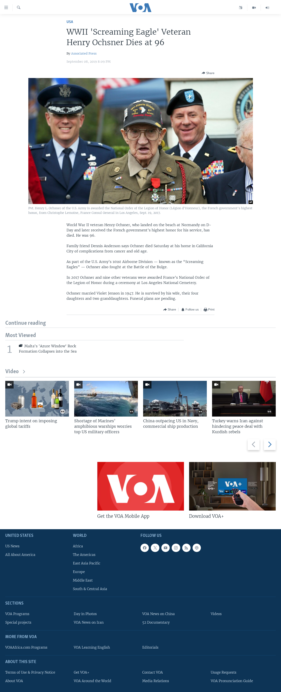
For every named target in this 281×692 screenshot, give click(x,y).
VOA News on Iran (89, 622)
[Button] (208, 73)
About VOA (14, 681)
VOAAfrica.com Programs (26, 647)
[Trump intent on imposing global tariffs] (37, 399)
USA (70, 22)
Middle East (83, 580)
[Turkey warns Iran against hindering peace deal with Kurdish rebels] (244, 399)
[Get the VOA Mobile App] (140, 486)
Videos (216, 614)
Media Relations (155, 681)
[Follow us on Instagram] (176, 547)
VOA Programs (17, 614)
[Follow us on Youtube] (165, 547)
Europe (79, 572)
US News (12, 546)
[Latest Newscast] (267, 7)
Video (12, 372)
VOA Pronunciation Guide (232, 681)
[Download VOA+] (232, 486)
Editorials (150, 647)
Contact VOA (152, 672)
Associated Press (84, 53)
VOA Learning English (92, 647)
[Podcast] (197, 547)
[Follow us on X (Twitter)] (155, 547)
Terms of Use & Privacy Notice (30, 672)
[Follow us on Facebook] (144, 547)
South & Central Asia (90, 589)
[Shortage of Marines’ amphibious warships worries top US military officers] (106, 399)
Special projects (18, 622)
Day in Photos (85, 614)
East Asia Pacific (86, 563)
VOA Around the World (92, 681)
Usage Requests (223, 672)
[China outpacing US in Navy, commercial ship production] (175, 399)
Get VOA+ (81, 672)
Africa (78, 546)
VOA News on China (158, 614)
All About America (20, 554)
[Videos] (254, 7)
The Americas (84, 554)
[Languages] (240, 7)
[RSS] (186, 547)
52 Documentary (156, 622)
